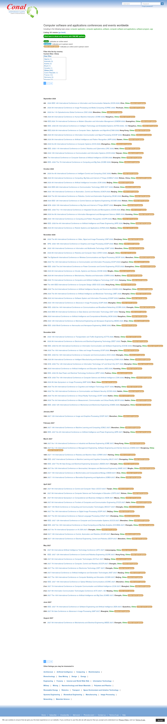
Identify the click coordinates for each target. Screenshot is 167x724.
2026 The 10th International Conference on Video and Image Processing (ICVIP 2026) (78, 350)
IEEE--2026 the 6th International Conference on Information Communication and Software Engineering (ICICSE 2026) (89, 346)
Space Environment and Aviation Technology (100, 690)
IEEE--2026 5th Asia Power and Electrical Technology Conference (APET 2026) (76, 373)
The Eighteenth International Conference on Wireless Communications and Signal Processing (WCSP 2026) (86, 257)
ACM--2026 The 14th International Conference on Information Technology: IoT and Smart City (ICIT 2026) (85, 364)
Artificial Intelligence (65, 672)
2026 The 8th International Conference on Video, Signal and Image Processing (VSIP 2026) (80, 239)
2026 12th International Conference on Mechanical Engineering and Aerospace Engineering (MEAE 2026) (85, 321)
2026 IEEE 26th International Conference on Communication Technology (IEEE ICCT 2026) (80, 187)
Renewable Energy (51, 690)
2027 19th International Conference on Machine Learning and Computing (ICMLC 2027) (79, 427)
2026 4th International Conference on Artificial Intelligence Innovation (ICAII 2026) (76, 182)
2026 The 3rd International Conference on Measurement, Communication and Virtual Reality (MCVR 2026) (85, 400)
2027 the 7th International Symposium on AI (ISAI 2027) (67, 529)
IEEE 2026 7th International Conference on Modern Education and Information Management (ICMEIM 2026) (86, 121)
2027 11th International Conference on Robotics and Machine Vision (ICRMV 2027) (77, 455)
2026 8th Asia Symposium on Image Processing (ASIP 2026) (69, 382)
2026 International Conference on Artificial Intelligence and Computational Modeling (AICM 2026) (82, 316)
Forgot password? (147, 6)
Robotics (65, 690)
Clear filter (47, 56)
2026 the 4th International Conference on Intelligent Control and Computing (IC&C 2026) (79, 173)
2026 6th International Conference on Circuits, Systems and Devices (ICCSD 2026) (77, 271)
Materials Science (63, 699)
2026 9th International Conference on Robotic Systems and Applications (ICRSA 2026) (78, 228)
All (51, 83)
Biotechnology (49, 676)
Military (46, 685)
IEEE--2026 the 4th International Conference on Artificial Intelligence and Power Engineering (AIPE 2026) (85, 223)
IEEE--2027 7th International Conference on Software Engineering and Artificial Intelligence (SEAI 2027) (84, 606)
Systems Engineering (52, 694)
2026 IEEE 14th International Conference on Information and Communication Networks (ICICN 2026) (83, 103)
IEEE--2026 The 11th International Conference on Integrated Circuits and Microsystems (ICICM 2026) (84, 210)
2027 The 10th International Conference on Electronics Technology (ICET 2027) (76, 568)
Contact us (102, 715)
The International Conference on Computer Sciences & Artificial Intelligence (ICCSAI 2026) (79, 157)
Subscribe (53, 715)
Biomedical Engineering (73, 694)
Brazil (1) (47, 66)
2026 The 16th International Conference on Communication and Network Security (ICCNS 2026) (82, 391)
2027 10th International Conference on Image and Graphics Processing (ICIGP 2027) (78, 416)
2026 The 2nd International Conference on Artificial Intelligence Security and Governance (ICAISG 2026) (85, 289)
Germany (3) (48, 77)
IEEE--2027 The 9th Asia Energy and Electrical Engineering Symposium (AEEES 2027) (78, 464)
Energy (83, 676)
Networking (48, 699)
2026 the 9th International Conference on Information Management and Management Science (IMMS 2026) (86, 214)
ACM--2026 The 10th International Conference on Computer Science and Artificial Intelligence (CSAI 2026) (85, 377)
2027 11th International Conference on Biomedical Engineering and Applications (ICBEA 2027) (81, 477)
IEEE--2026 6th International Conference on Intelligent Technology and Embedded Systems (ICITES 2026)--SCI (87, 126)
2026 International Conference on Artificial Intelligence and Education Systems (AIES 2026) (80, 368)
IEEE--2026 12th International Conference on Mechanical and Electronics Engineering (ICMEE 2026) (83, 405)
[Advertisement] (11, 58)
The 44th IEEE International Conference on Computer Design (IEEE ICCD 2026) (76, 284)
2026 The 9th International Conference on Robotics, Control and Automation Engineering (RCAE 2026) (84, 196)
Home (43, 715)
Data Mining (63, 676)
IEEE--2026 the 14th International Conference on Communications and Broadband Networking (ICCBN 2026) (86, 307)
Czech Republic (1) (51, 72)
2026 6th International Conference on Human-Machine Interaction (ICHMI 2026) (76, 117)
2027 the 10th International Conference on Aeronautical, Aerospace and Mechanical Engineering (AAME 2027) (87, 468)
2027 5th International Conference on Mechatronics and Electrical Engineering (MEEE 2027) (80, 622)
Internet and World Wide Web (78, 681)
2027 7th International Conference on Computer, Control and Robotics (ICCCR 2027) (78, 563)
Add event (76, 715)
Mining (55, 685)
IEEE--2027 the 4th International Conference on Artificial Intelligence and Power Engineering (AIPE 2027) (85, 432)
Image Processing (108, 694)
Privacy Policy (124, 720)
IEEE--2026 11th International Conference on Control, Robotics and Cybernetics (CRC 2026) (80, 148)
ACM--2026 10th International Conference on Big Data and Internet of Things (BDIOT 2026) (80, 205)
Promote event (89, 715)
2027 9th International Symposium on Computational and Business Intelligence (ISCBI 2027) (80, 498)
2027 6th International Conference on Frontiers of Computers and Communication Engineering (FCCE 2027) (86, 502)
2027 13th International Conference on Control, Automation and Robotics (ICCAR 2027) (79, 534)
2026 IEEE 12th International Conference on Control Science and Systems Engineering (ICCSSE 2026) (84, 200)
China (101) (48, 70)
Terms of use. (140, 720)
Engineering (48, 681)
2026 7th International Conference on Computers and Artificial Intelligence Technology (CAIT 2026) (83, 280)
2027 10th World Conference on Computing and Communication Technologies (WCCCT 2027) (81, 507)
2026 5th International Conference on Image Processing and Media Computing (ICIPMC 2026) (81, 107)
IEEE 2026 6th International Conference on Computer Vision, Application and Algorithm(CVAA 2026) (83, 130)
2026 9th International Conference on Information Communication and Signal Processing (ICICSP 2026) (84, 135)
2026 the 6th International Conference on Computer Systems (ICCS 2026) (74, 144)
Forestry (60, 681)
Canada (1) (48, 68)
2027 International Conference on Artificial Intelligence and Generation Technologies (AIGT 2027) (82, 572)
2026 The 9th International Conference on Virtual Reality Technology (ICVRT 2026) (77, 396)
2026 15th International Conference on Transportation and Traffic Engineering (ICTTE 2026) (80, 337)
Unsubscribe (64, 715)
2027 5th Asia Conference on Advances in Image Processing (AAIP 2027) (73, 611)
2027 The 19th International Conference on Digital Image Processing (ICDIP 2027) (77, 511)
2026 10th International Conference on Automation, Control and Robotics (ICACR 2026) (79, 191)
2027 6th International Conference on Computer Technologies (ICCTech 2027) (75, 559)
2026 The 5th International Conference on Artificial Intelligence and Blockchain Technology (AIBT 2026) (84, 293)
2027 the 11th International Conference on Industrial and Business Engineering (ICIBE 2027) (80, 443)
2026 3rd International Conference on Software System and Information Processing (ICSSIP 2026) (82, 298)
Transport (76, 690)
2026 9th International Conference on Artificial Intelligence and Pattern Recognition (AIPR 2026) (81, 139)
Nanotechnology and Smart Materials (76, 685)
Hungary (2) (48, 79)
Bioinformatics (94, 672)
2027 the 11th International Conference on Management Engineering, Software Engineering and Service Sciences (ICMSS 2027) (93, 448)
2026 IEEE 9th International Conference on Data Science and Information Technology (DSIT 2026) (82, 312)
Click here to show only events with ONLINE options (64, 36)
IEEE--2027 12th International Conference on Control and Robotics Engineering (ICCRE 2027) (81, 554)
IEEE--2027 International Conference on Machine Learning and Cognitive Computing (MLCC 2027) (82, 459)
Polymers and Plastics (102, 685)
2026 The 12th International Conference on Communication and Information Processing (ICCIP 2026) (83, 262)
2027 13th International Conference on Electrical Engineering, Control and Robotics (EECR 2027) (82, 538)
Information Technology (102, 681)
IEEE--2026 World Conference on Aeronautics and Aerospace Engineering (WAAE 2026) (79, 325)
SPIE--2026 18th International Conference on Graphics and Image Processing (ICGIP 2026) (80, 244)
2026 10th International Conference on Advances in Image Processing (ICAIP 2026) (77, 303)
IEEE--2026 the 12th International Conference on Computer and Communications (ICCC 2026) (81, 355)
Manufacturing (91, 694)
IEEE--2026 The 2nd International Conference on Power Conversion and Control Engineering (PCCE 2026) (85, 266)
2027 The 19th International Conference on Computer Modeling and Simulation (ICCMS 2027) (81, 577)
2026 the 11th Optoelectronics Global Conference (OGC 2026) (69, 112)
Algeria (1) (48, 59)
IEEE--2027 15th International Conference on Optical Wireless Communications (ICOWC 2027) (81, 582)
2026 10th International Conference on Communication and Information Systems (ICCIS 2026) (81, 153)
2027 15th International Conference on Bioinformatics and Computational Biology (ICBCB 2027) (81, 473)
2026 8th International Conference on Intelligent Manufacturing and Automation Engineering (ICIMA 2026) (85, 359)
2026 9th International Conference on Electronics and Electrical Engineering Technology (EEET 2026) (83, 341)
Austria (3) (48, 63)
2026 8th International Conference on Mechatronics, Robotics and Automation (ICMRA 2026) (80, 275)
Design (74, 676)
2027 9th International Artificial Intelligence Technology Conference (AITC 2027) (76, 550)
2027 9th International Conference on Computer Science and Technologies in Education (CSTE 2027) (84, 493)
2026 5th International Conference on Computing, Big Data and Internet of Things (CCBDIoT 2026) (82, 178)
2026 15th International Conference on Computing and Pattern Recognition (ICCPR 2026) (79, 219)
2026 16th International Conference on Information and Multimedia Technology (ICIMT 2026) (80, 248)
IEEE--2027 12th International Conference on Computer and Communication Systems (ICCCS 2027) (83, 520)
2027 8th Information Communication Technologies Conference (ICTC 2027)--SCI (76, 591)
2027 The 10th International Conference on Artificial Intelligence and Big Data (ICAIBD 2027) (80, 595)
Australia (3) (48, 61)
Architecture (48, 672)
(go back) (62, 32)
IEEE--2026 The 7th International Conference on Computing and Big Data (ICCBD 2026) (79, 162)
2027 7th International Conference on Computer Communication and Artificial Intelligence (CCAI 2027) (84, 586)
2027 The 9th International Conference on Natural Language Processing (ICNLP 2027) (78, 516)
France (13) (48, 75)
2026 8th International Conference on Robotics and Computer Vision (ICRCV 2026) (77, 253)
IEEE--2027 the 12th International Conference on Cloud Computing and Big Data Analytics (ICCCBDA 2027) (86, 525)
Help (124, 715)
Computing (80, 672)
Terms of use (114, 715)
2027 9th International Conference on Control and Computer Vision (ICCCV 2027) (76, 489)
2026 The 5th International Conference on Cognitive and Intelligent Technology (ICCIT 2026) (80, 386)
